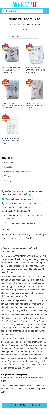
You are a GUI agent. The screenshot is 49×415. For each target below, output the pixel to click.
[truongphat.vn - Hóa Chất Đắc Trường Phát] (24, 4)
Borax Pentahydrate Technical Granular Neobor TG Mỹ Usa (35, 105)
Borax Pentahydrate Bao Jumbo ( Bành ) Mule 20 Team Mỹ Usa (11, 70)
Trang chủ (11, 24)
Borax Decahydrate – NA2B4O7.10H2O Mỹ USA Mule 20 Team (36, 70)
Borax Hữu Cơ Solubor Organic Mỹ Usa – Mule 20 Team (12, 140)
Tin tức (7, 176)
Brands (21, 24)
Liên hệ (7, 180)
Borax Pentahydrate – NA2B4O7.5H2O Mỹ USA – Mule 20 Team (12, 105)
